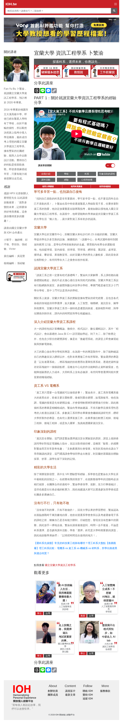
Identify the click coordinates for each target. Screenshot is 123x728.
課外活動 (45, 179)
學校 (66, 174)
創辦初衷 (53, 691)
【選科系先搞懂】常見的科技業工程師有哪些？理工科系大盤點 (70, 543)
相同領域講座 (105, 186)
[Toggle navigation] (115, 4)
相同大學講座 (48, 186)
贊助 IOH (88, 694)
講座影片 (70, 691)
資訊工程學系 (108, 646)
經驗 (66, 179)
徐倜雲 (109, 649)
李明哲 (109, 611)
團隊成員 (53, 694)
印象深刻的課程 (107, 174)
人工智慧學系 (65, 606)
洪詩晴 (65, 609)
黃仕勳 (65, 651)
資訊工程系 (65, 649)
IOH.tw (11, 4)
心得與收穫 (86, 179)
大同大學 (108, 644)
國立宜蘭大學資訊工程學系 (60, 565)
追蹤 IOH (88, 698)
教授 (83, 615)
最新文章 (70, 694)
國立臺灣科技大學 (65, 645)
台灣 (47, 613)
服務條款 (105, 691)
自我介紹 (45, 174)
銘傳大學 (108, 604)
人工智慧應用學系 (108, 607)
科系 (87, 174)
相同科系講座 (76, 186)
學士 (39, 613)
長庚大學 (65, 604)
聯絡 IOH (88, 691)
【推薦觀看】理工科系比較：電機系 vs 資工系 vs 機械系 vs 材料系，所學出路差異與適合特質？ (75, 548)
